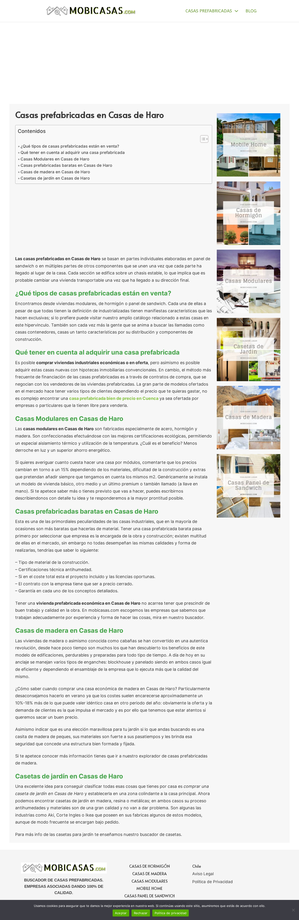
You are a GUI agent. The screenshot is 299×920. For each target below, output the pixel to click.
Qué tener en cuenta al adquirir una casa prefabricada (73, 152)
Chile (196, 866)
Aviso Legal (203, 873)
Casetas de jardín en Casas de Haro (55, 178)
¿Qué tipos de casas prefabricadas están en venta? (70, 146)
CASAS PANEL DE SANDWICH (149, 896)
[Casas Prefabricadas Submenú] (236, 11)
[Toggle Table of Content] (202, 139)
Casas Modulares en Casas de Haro (55, 158)
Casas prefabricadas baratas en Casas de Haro (66, 165)
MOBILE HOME (149, 888)
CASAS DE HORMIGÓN (149, 866)
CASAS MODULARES (150, 881)
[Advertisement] (149, 57)
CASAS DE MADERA (149, 873)
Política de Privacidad (212, 881)
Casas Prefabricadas (208, 11)
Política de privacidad (171, 913)
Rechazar (141, 913)
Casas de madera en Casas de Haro (55, 171)
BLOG (251, 11)
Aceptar (121, 913)
